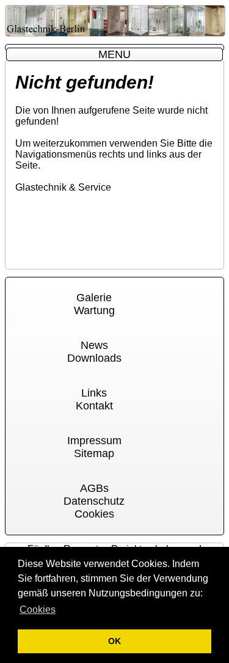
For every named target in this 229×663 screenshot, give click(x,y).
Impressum (94, 440)
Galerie (94, 297)
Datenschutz (94, 501)
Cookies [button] (38, 609)
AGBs (94, 488)
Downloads (94, 358)
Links (94, 393)
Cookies (94, 514)
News (94, 345)
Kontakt (94, 406)
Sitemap (94, 453)
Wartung (94, 310)
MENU (114, 54)
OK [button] (114, 641)
